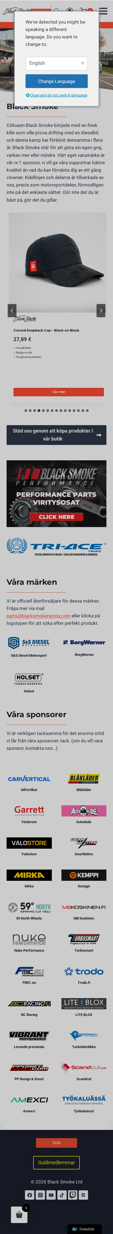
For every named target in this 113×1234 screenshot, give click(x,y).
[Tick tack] (62, 1195)
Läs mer (58, 392)
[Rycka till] (72, 1195)
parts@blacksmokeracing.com (38, 616)
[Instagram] (40, 1195)
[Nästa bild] (101, 310)
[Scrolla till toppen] (103, 1206)
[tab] (25, 410)
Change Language (56, 81)
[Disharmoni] (83, 1195)
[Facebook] (29, 1195)
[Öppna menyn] (103, 11)
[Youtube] (51, 1195)
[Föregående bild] (12, 310)
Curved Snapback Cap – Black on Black (46, 330)
